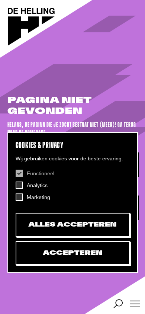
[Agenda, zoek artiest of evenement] (118, 303)
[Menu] (134, 303)
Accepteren (73, 253)
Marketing (38, 197)
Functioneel (40, 173)
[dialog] (72, 202)
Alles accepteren (72, 225)
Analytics (37, 185)
